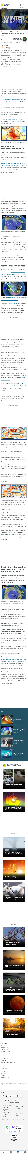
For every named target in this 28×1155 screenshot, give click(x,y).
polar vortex (14, 534)
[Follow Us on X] (21, 1096)
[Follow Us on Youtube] (10, 1096)
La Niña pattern (10, 270)
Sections (22, 8)
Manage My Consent (6, 1055)
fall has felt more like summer (13, 99)
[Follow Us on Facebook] (3, 1096)
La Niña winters (13, 303)
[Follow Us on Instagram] (7, 1096)
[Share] (2, 39)
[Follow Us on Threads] (17, 1096)
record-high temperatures (14, 119)
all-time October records (17, 121)
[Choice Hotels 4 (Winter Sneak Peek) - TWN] (14, 47)
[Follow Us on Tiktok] (14, 1096)
